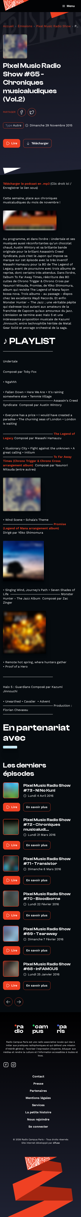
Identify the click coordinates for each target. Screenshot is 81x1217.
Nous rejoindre (38, 1119)
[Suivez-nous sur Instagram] (14, 1065)
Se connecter (38, 1126)
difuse (56, 1143)
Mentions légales (38, 1098)
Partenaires (38, 1091)
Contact (38, 1076)
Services (38, 1105)
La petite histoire (38, 1112)
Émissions (25, 26)
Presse (38, 1083)
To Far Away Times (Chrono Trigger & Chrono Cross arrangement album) (37, 461)
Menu (71, 6)
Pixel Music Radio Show (53, 26)
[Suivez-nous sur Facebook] (6, 1065)
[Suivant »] (19, 1002)
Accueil (8, 26)
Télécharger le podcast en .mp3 (26, 183)
